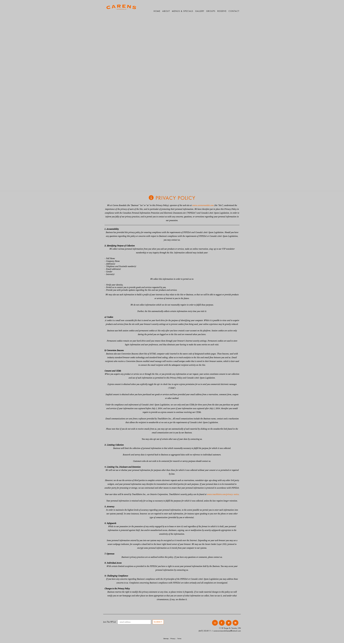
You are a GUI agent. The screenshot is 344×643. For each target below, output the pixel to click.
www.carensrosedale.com (203, 205)
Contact (234, 11)
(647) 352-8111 (205, 631)
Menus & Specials (182, 11)
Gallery (199, 11)
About (166, 11)
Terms (179, 638)
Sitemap (166, 638)
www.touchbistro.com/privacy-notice (223, 494)
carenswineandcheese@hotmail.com (227, 631)
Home (157, 11)
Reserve (222, 11)
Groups (210, 11)
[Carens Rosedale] (121, 8)
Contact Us (206, 623)
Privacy (172, 638)
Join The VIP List (109, 622)
